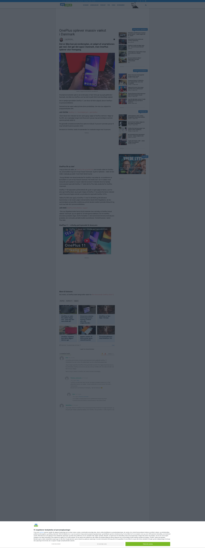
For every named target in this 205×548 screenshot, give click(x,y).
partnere (42, 532)
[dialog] (102, 534)
